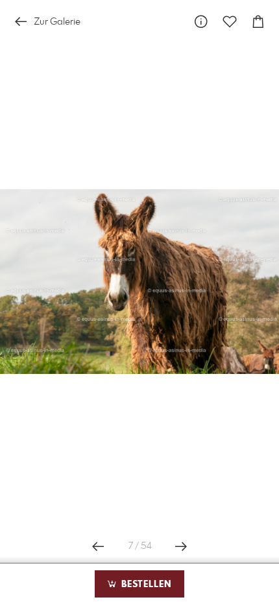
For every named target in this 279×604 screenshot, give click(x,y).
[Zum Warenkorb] (258, 21)
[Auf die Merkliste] (229, 21)
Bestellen (144, 584)
